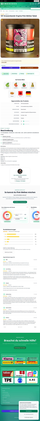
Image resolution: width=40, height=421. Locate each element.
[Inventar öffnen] (33, 4)
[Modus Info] (0, 8)
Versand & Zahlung (5, 393)
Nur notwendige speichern (28, 414)
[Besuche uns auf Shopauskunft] (32, 380)
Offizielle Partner (5, 392)
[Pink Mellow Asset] (20, 38)
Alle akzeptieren (29, 411)
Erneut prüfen (4, 62)
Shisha (2, 6)
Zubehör (23, 6)
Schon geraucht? (30, 67)
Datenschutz (4, 397)
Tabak (13, 6)
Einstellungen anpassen (29, 417)
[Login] (31, 4)
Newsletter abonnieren (14, 411)
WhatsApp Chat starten (20, 347)
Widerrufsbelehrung (6, 395)
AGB (3, 399)
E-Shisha (8, 6)
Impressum (4, 400)
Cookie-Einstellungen (6, 402)
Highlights (34, 6)
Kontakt (3, 390)
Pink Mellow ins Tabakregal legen (20, 202)
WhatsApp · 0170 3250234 (20, 181)
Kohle (18, 6)
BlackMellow (34, 207)
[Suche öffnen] (36, 4)
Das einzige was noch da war (8, 207)
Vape (28, 6)
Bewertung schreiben (8, 252)
